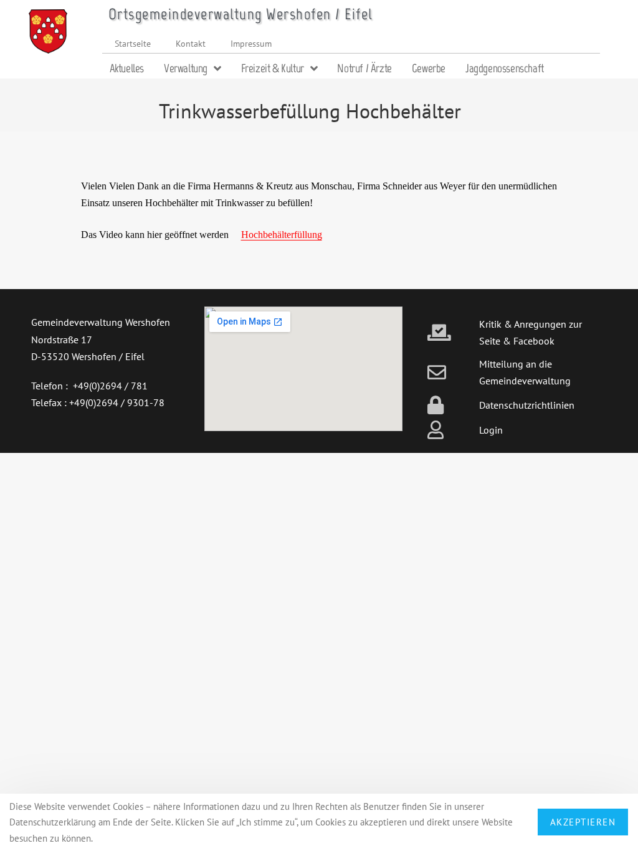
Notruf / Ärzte (364, 68)
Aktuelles (127, 68)
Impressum (251, 43)
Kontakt (191, 43)
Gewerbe (428, 68)
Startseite (133, 43)
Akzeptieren (583, 822)
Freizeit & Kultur (272, 68)
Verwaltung (185, 68)
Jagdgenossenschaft (504, 68)
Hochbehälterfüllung (281, 234)
